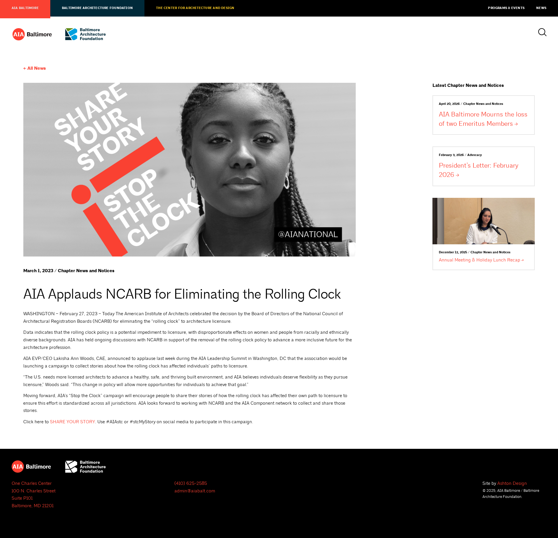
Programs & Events (506, 8)
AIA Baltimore (25, 8)
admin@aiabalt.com (194, 491)
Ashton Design (512, 483)
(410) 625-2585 (190, 483)
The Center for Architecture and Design (195, 8)
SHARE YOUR (72, 422)
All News (36, 68)
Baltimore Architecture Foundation (97, 8)
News (541, 8)
